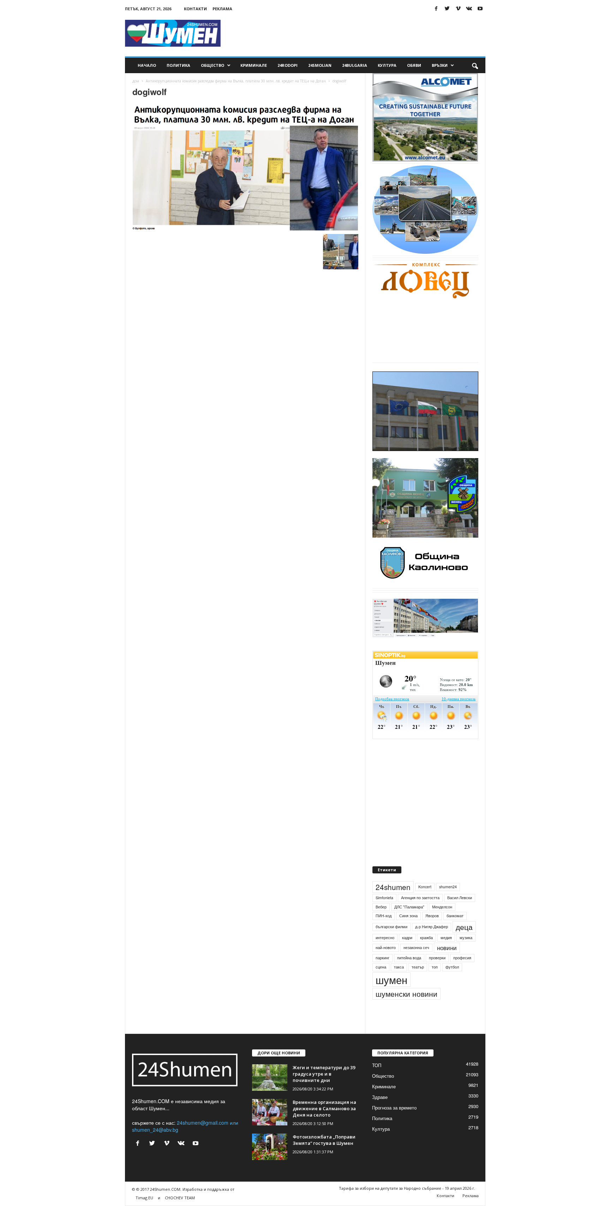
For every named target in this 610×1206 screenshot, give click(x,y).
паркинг (382, 957)
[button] (475, 65)
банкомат (455, 915)
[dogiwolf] (245, 167)
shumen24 (448, 886)
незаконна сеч (416, 947)
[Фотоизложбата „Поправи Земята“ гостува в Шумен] (269, 1147)
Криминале (253, 65)
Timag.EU (144, 1197)
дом (135, 80)
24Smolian (319, 65)
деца (464, 926)
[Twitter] (447, 9)
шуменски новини (406, 993)
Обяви (414, 65)
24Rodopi (287, 65)
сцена (381, 967)
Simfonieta (384, 897)
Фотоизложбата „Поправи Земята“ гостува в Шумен (324, 1140)
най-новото (386, 947)
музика (466, 937)
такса (399, 967)
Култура (387, 65)
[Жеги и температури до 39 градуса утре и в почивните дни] (269, 1077)
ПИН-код (383, 915)
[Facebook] (436, 9)
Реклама (222, 8)
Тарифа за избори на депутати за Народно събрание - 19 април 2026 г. (407, 1188)
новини (447, 947)
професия (462, 957)
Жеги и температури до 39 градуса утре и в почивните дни (324, 1073)
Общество (212, 65)
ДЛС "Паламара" (409, 906)
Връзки (440, 65)
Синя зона (408, 915)
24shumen (393, 887)
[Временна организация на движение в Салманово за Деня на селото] (269, 1112)
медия (446, 937)
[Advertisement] (356, 33)
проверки (437, 957)
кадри (407, 937)
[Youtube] (480, 9)
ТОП (376, 1065)
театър (418, 967)
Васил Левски (459, 897)
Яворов (432, 915)
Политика (178, 65)
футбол (452, 967)
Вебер (381, 906)
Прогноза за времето (394, 1107)
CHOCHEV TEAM (180, 1197)
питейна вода (409, 957)
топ (435, 967)
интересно (385, 937)
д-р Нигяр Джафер (431, 926)
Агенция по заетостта (420, 897)
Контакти (195, 8)
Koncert (424, 886)
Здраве (380, 1097)
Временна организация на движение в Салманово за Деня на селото (324, 1108)
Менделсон (442, 906)
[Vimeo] (458, 9)
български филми (391, 926)
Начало (147, 65)
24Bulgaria (354, 65)
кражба (426, 937)
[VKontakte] (469, 9)
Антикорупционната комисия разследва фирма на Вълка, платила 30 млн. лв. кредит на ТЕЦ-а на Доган (236, 80)
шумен (391, 979)
